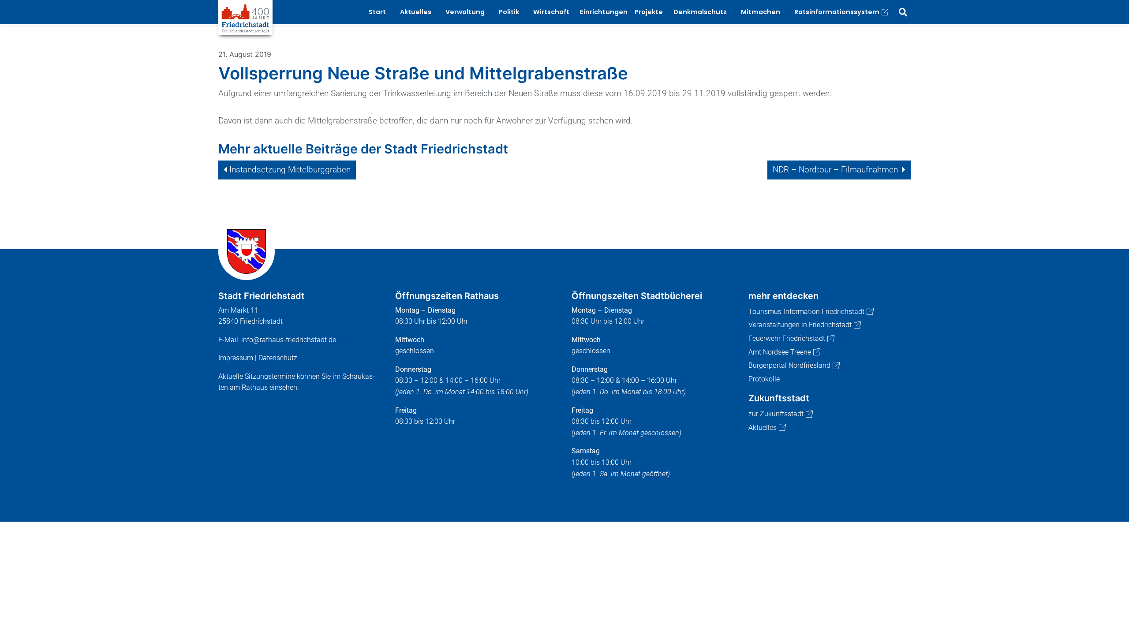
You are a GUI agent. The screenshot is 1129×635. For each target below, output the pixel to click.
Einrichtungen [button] (604, 11)
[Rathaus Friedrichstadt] (245, 17)
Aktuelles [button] (415, 11)
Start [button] (377, 11)
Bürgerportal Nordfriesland (789, 365)
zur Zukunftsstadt (776, 414)
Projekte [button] (649, 11)
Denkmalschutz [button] (700, 11)
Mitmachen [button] (760, 11)
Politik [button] (509, 11)
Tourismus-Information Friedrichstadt (806, 311)
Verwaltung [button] (465, 11)
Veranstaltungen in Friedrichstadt (800, 325)
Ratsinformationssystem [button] (836, 11)
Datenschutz (277, 358)
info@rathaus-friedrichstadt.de (288, 340)
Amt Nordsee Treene (779, 352)
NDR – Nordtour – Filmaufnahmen (835, 169)
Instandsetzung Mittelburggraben (290, 169)
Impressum (235, 358)
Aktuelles (762, 427)
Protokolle (764, 379)
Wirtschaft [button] (551, 11)
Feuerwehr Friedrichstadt (786, 338)
